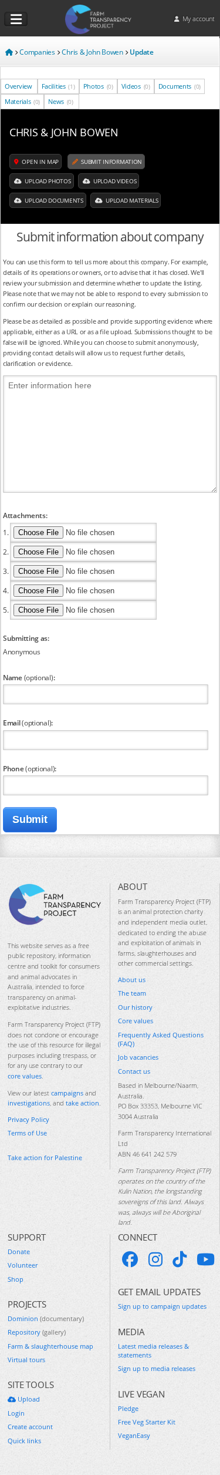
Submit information (111, 161)
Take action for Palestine (45, 1157)
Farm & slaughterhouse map (50, 1346)
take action (82, 1102)
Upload (28, 1399)
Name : (29, 677)
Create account (30, 1426)
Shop (15, 1279)
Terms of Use (27, 1132)
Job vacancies (138, 1057)
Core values (135, 1020)
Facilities (58, 86)
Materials (22, 101)
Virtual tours (26, 1359)
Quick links (24, 1440)
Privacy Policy (28, 1119)
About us (131, 979)
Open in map (40, 161)
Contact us (134, 1071)
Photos (98, 86)
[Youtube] (205, 1259)
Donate (19, 1251)
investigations (29, 1102)
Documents (179, 86)
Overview (18, 86)
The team (132, 993)
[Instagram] (155, 1259)
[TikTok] (179, 1259)
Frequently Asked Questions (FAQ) (161, 1039)
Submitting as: (26, 638)
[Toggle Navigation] (16, 19)
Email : (28, 722)
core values (25, 1075)
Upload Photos (47, 181)
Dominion (46, 1318)
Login (16, 1413)
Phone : (29, 768)
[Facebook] (130, 1259)
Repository (37, 1332)
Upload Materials (131, 200)
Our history (135, 1007)
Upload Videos (114, 181)
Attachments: (25, 515)
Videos (135, 86)
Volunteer (23, 1265)
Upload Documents (53, 200)
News (60, 101)
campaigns (67, 1092)
